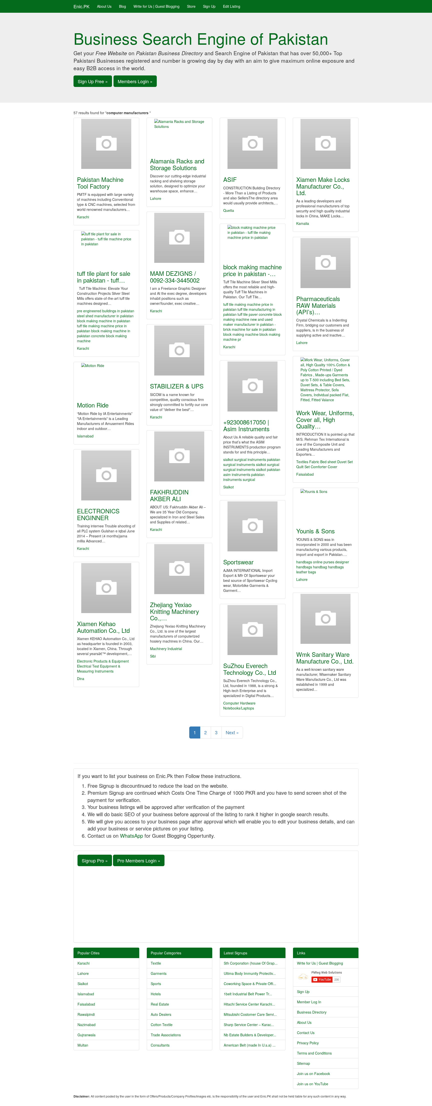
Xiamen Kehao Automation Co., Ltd (103, 626)
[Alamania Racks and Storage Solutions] (179, 134)
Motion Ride (92, 404)
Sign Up (209, 6)
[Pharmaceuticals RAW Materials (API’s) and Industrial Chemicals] (325, 263)
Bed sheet (328, 461)
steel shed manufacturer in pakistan (105, 315)
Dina (80, 678)
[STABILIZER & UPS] (179, 350)
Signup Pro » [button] (95, 860)
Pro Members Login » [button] (138, 860)
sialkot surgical (267, 464)
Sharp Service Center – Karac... (249, 1024)
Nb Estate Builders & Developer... (250, 1034)
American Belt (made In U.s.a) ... (250, 1045)
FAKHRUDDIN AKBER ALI (169, 495)
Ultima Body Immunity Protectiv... (250, 973)
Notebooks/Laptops (238, 708)
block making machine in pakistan (103, 320)
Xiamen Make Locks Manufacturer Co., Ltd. (323, 186)
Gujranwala (87, 1034)
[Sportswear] (252, 526)
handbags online (310, 561)
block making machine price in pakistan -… (252, 270)
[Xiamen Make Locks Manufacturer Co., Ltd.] (325, 144)
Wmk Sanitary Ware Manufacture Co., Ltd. (325, 657)
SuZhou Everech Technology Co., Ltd (249, 668)
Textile (156, 963)
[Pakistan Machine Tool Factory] (106, 144)
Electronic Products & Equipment (103, 661)
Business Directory (311, 1012)
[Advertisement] (216, 904)
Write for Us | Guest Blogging (157, 6)
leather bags (306, 571)
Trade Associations (166, 1034)
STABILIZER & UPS (177, 385)
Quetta (228, 210)
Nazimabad (87, 1024)
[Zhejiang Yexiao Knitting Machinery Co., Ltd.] (179, 569)
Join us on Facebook (313, 1073)
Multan (83, 1045)
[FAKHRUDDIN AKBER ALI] (179, 456)
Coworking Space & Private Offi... (250, 983)
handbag (320, 566)
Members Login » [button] (135, 81)
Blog (122, 6)
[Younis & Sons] (325, 504)
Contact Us (305, 1032)
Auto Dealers (161, 1014)
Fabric (314, 461)
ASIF (230, 179)
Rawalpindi (86, 1014)
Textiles (302, 461)
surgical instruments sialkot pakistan (251, 469)
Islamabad (85, 435)
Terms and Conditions (314, 1053)
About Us (104, 6)
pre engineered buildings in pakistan (105, 310)
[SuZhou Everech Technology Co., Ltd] (252, 630)
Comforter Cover (324, 466)
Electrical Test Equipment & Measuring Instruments (98, 669)
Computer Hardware (239, 703)
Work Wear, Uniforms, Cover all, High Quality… (325, 419)
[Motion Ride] (106, 378)
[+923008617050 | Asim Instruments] (252, 386)
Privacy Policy (308, 1042)
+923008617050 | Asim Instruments (246, 425)
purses (329, 561)
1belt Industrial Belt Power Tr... (248, 993)
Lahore (155, 198)
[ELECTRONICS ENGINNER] (106, 475)
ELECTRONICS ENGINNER (98, 514)
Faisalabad (305, 474)
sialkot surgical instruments (245, 459)
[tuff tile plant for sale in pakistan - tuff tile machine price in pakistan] (106, 247)
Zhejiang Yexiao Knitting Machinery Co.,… (174, 611)
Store (191, 6)
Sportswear (238, 561)
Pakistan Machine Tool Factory (100, 182)
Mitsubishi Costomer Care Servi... (250, 1014)
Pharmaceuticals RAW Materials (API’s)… (318, 305)
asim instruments (237, 474)
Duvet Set (345, 461)
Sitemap (303, 1063)
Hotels (156, 993)
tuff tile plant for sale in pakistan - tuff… (103, 276)
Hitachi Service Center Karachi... (249, 1004)
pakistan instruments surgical (243, 477)
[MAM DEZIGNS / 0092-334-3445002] (179, 238)
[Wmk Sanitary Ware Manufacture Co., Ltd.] (325, 619)
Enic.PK (82, 6)
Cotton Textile (161, 1024)
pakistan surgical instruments (251, 462)
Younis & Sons (315, 530)
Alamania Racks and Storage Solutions (177, 164)
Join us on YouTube (312, 1083)
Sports (156, 983)
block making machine (240, 334)
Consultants (160, 1045)
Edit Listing (231, 6)
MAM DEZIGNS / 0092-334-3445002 (175, 276)
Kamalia (302, 223)
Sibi (153, 656)
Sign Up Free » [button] (93, 81)
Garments (158, 973)
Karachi (83, 216)
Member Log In (309, 1001)
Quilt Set (303, 466)
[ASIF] (252, 144)
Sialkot (228, 486)
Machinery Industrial (166, 648)
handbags (336, 566)
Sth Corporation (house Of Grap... (251, 963)
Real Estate (160, 1004)
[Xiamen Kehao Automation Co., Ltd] (106, 588)
